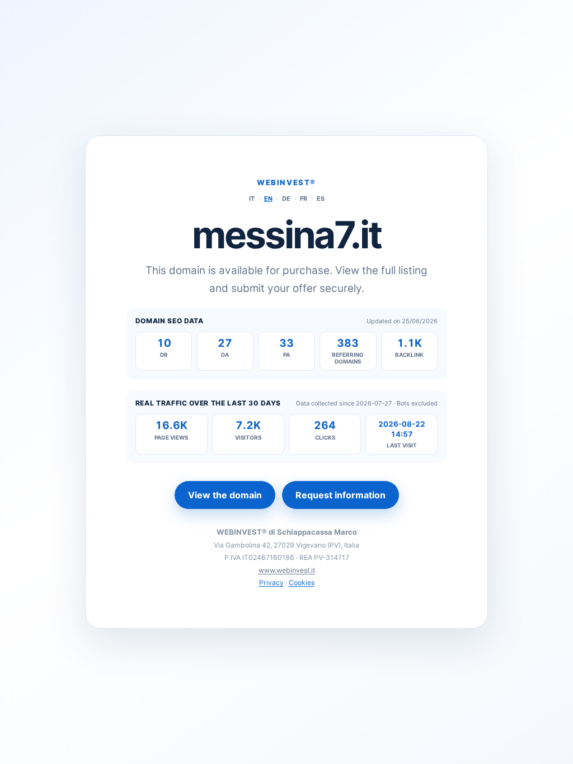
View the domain (225, 495)
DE (286, 198)
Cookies (301, 582)
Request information (340, 495)
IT (252, 198)
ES (321, 198)
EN (268, 198)
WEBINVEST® (286, 182)
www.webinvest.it (287, 570)
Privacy (271, 582)
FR (303, 198)
